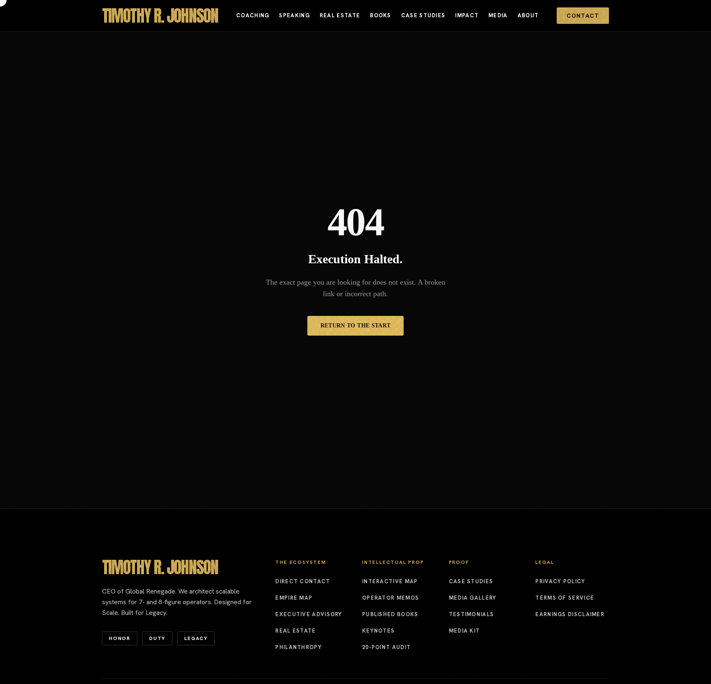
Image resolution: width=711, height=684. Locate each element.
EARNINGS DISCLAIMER (569, 614)
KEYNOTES (378, 630)
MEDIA (498, 15)
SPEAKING (294, 15)
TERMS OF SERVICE (564, 597)
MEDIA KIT (464, 630)
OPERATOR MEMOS (390, 597)
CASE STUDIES (423, 15)
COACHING (252, 15)
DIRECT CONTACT (302, 581)
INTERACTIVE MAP (390, 581)
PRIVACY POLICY (560, 581)
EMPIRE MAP (293, 597)
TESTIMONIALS (471, 614)
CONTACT (583, 15)
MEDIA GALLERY (473, 597)
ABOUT (528, 15)
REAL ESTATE (340, 15)
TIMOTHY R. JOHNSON (160, 16)
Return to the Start (356, 325)
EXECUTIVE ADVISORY (308, 614)
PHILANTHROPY (298, 647)
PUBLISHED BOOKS (390, 614)
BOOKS (380, 15)
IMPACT (467, 15)
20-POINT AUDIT (386, 647)
